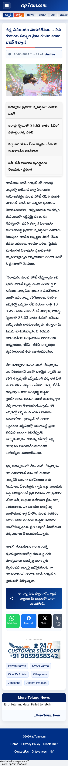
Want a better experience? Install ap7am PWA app (14, 762)
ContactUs (21, 751)
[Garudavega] (34, 650)
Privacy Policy (30, 744)
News (31, 15)
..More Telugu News (47, 715)
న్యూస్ (8, 15)
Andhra (50, 54)
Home (14, 744)
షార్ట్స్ (19, 15)
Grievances (39, 751)
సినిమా (42, 15)
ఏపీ (53, 15)
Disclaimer (50, 744)
